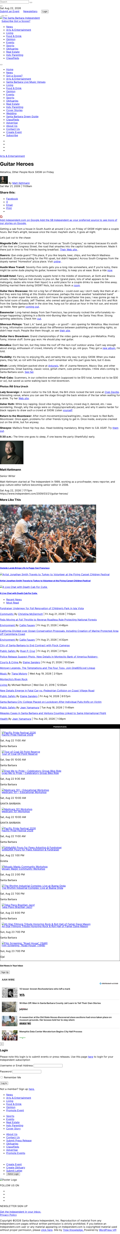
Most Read (12, 602)
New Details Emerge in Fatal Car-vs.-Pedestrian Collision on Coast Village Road (47, 690)
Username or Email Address (16, 1065)
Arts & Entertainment (18, 29)
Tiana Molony (19, 673)
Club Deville (112, 392)
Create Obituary (15, 1167)
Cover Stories (14, 110)
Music (4, 673)
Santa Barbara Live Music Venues (25, 81)
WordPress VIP (107, 1229)
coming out (32, 306)
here (90, 1056)
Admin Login (13, 1174)
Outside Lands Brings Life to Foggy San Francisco (25, 568)
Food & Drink (14, 36)
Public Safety (8, 651)
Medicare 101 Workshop (16, 811)
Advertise (12, 122)
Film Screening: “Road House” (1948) (23, 945)
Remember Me (12, 1077)
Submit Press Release (19, 1140)
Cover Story (13, 1128)
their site (65, 330)
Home (9, 69)
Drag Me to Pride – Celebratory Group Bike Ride (30, 773)
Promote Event (15, 1110)
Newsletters (30, 11)
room (77, 285)
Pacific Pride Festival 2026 (17, 734)
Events (10, 42)
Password (6, 1071)
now (109, 270)
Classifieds (12, 58)
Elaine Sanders (31, 662)
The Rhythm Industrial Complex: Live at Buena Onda (32, 888)
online (57, 261)
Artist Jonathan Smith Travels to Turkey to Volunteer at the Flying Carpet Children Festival (45, 580)
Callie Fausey (27, 625)
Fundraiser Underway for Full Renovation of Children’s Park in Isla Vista (42, 608)
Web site (24, 398)
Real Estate (13, 51)
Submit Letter (14, 1170)
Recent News (14, 599)
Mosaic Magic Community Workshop (23, 868)
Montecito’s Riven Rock (14, 679)
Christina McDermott (30, 614)
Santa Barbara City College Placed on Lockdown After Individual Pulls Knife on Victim (51, 701)
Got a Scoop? (22, 21)
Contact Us (13, 129)
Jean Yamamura (29, 707)
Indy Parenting (14, 54)
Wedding (11, 113)
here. (32, 1089)
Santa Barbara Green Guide (22, 116)
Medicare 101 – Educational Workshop (24, 792)
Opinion (10, 39)
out (39, 318)
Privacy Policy (8, 1214)
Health (4, 718)
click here (46, 1229)
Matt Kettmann (21, 183)
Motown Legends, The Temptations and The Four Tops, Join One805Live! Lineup (47, 667)
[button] (60, 993)
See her (29, 372)
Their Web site (69, 249)
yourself (67, 410)
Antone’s (53, 365)
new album (108, 348)
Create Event (14, 132)
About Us (11, 125)
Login (44, 11)
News (9, 26)
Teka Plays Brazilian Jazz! (17, 907)
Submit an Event (9, 11)
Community (7, 614)
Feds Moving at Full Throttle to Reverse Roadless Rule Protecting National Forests (48, 619)
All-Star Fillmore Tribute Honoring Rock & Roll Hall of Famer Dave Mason (45, 926)
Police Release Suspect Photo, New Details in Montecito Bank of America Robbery (49, 656)
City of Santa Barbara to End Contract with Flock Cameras (35, 645)
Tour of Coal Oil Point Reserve (20, 753)
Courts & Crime (9, 662)
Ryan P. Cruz (27, 651)
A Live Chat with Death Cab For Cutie (19, 593)
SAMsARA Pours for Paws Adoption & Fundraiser (30, 849)
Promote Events (15, 1153)
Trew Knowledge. (73, 1229)
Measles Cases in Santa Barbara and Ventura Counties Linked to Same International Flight (53, 713)
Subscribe (8, 21)
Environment (8, 625)
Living (9, 33)
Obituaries (12, 48)
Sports (10, 45)
